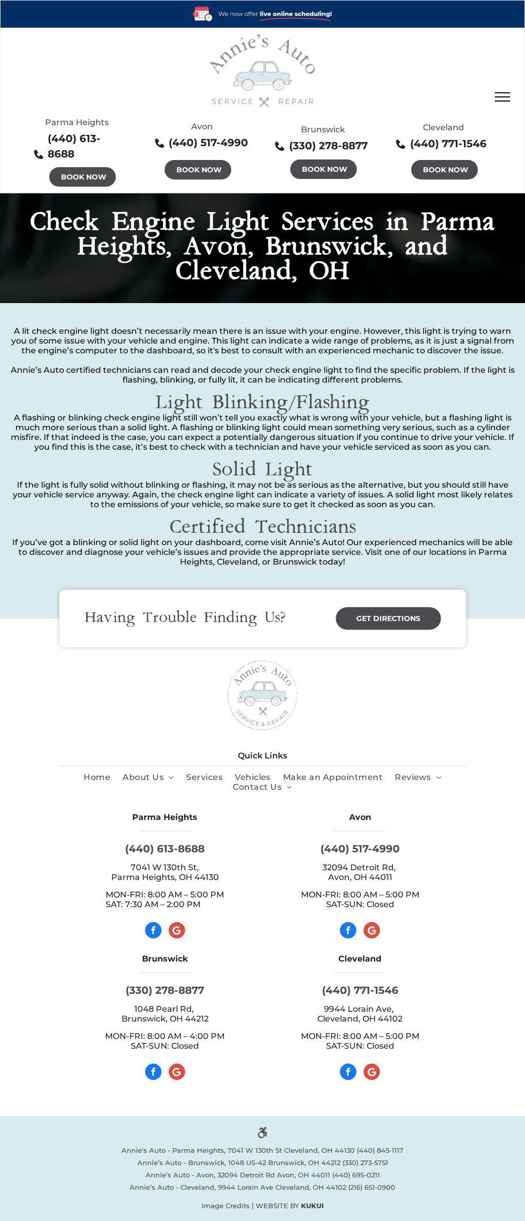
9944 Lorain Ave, (360, 1009)
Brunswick (323, 129)
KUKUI (312, 1206)
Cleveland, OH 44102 (359, 1019)
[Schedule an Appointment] (262, 5)
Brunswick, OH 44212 (165, 1019)
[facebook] (153, 931)
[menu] (502, 97)
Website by (277, 1206)
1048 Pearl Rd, (165, 1009)
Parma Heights (77, 122)
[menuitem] (96, 777)
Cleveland (443, 127)
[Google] (177, 931)
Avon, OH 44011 (360, 877)
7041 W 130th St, (165, 867)
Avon (202, 126)
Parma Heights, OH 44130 (165, 877)
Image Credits (225, 1206)
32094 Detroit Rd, (360, 867)
